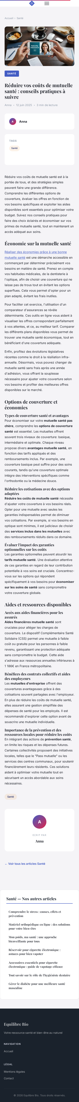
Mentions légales (14, 1071)
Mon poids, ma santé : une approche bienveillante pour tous (33, 939)
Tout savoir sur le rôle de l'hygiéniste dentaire (39, 975)
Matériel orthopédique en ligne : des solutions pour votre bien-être (39, 926)
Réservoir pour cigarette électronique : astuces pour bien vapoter (34, 952)
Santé (20, 18)
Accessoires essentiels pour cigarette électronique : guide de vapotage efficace (36, 964)
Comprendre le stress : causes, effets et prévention (35, 914)
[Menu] (47, 3)
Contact (9, 1078)
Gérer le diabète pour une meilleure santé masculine (37, 986)
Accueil (9, 18)
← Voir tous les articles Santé (25, 864)
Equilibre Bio (16, 1024)
